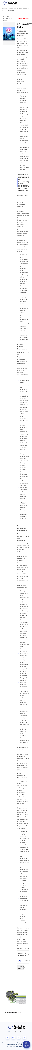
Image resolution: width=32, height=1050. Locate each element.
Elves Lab (22, 1044)
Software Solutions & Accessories (19, 8)
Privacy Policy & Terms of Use (16, 1046)
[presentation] (5, 34)
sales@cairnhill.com (17, 1032)
